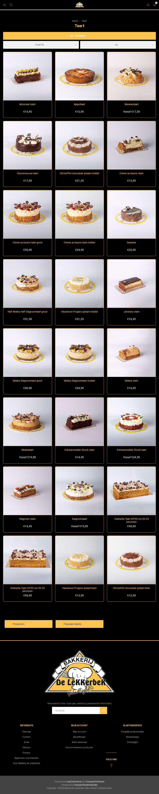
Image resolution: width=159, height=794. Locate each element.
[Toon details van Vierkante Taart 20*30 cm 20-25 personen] (131, 491)
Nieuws (26, 747)
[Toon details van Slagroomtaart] (79, 491)
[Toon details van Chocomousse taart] (27, 145)
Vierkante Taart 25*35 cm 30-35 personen (27, 590)
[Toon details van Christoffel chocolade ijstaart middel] (79, 145)
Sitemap (26, 731)
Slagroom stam (27, 518)
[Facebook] (111, 765)
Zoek (26, 742)
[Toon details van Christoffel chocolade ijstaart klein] (131, 560)
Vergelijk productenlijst (132, 731)
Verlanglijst (132, 742)
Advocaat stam (27, 104)
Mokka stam (131, 380)
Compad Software (95, 781)
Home (75, 21)
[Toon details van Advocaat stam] (27, 76)
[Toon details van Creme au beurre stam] (131, 145)
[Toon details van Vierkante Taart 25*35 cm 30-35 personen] (27, 560)
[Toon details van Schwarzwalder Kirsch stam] (79, 422)
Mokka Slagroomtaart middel (79, 380)
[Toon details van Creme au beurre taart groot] (27, 214)
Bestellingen (79, 737)
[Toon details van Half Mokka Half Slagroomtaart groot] (27, 283)
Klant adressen (79, 742)
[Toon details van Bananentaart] (131, 76)
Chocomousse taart (27, 173)
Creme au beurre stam (131, 173)
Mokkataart (27, 449)
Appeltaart (79, 104)
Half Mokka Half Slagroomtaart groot (27, 311)
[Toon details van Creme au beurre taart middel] (79, 214)
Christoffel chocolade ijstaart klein (131, 588)
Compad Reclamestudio (86, 785)
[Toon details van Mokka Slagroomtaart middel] (79, 353)
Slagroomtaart (79, 518)
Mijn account (79, 731)
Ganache (131, 242)
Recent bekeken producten (79, 747)
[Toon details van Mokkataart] (27, 422)
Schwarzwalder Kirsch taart (131, 449)
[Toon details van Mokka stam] (131, 353)
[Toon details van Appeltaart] (79, 76)
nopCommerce (74, 781)
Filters (80, 36)
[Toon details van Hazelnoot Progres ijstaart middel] (79, 283)
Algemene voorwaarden (26, 758)
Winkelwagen (132, 737)
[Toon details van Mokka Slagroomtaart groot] (27, 353)
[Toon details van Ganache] (131, 214)
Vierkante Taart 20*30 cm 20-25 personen (131, 520)
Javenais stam (131, 311)
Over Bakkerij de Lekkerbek (26, 763)
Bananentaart (132, 104)
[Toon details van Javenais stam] (131, 283)
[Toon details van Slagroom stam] (27, 491)
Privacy (26, 752)
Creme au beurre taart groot (27, 242)
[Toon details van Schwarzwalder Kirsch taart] (131, 422)
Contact (26, 737)
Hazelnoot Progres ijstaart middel (79, 311)
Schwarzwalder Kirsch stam (79, 449)
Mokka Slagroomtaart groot (27, 380)
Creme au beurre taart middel (79, 242)
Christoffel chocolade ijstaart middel (79, 173)
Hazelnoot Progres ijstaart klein (79, 588)
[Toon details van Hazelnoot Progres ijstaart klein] (79, 560)
